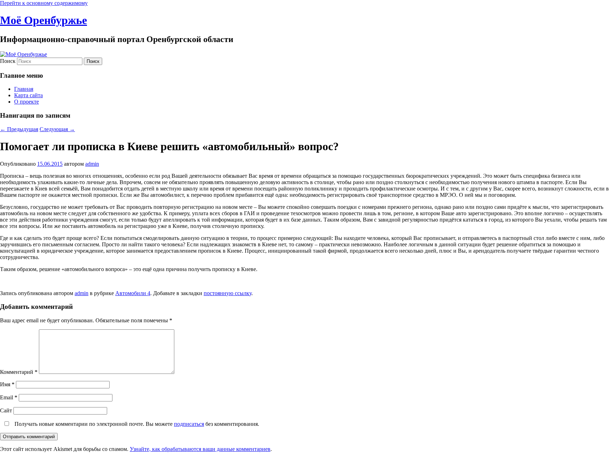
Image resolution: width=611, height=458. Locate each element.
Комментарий (18, 372)
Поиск (8, 61)
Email (8, 397)
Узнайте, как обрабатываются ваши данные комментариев (200, 449)
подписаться (189, 424)
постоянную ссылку (227, 293)
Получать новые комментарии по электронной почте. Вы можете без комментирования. (136, 424)
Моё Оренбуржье (43, 20)
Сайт (6, 410)
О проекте (26, 102)
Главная (23, 89)
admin (92, 164)
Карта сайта (28, 95)
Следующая (57, 129)
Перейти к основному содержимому (44, 3)
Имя (7, 384)
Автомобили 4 (132, 293)
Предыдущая (19, 129)
